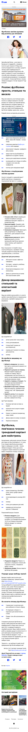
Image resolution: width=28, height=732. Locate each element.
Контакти (20, 719)
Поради (3, 28)
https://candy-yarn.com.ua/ (18, 650)
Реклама (13, 719)
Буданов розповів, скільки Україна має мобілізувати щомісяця (9, 710)
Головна (7, 719)
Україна (8, 665)
